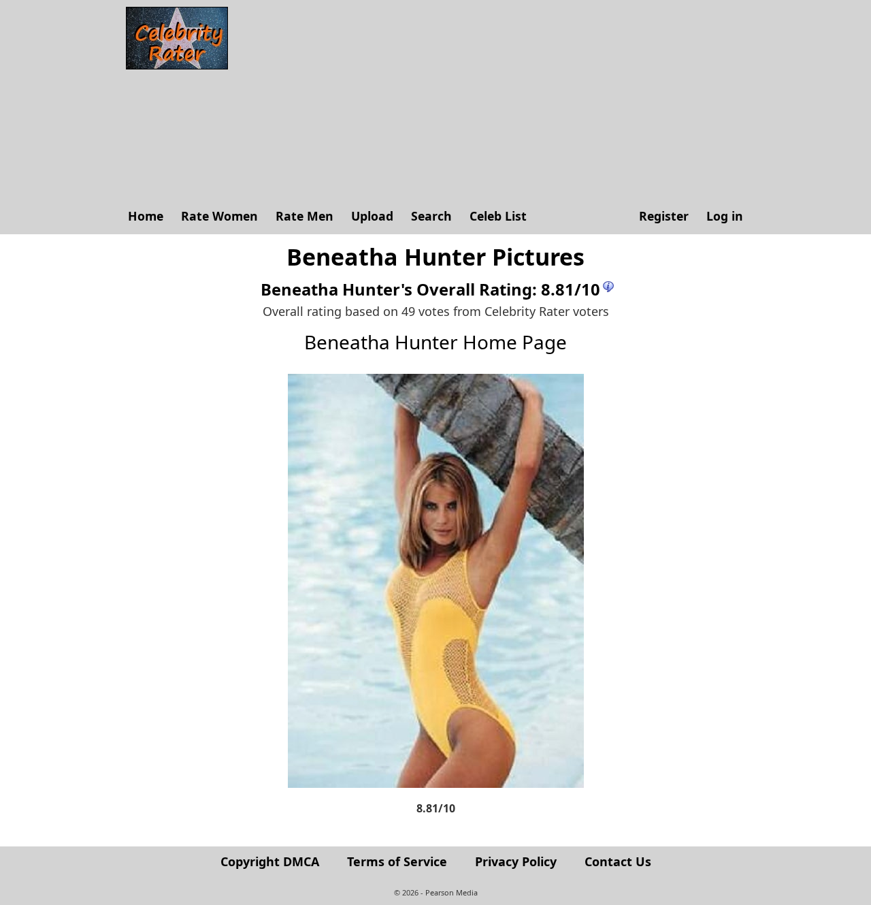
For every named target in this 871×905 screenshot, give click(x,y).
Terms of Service (397, 861)
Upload (372, 216)
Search (431, 216)
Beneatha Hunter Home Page (435, 342)
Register (664, 216)
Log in (724, 216)
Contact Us (618, 861)
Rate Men (304, 216)
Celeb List (498, 216)
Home (145, 216)
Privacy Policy (516, 861)
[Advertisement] (493, 102)
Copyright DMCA (269, 861)
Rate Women (219, 216)
